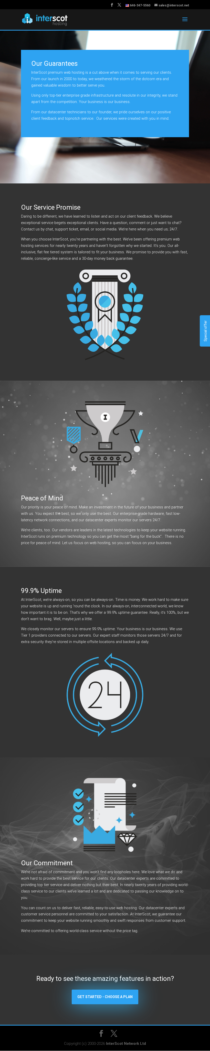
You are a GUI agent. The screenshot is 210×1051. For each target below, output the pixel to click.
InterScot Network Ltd (126, 1043)
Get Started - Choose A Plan (105, 997)
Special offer (205, 330)
